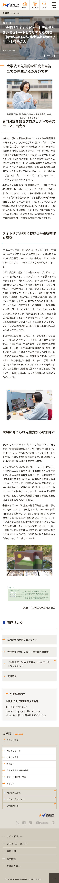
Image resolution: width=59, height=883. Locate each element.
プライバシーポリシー (18, 843)
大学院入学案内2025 (42, 607)
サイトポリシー (15, 836)
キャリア (10, 783)
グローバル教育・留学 (16, 777)
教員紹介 (10, 763)
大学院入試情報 (13, 792)
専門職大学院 (13, 805)
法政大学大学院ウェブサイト (22, 639)
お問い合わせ (12, 739)
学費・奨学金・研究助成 (17, 770)
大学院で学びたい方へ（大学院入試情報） (29, 651)
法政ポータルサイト (15, 799)
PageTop (54, 878)
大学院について (13, 750)
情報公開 (11, 851)
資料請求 (12, 676)
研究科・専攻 (12, 757)
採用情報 (11, 858)
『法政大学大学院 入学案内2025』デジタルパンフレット (28, 664)
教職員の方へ (13, 866)
